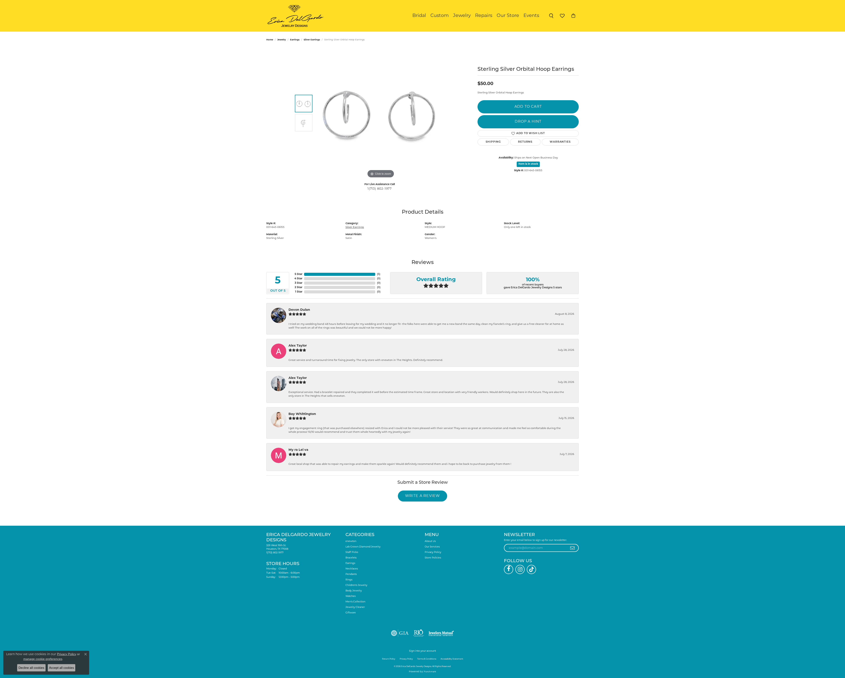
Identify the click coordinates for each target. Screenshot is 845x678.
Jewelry (462, 15)
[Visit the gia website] (400, 633)
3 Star (298, 283)
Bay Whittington (302, 414)
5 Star (298, 274)
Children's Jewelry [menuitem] (356, 585)
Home (269, 40)
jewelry (281, 40)
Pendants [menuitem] (351, 574)
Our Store (508, 15)
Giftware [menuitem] (350, 613)
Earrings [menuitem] (350, 563)
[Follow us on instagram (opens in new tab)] (520, 569)
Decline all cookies (31, 667)
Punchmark (430, 672)
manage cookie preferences (42, 659)
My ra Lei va (298, 450)
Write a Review (422, 496)
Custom (439, 15)
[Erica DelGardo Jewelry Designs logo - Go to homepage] (294, 16)
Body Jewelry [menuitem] (353, 591)
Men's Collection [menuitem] (355, 602)
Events (531, 15)
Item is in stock (528, 164)
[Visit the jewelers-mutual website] (441, 633)
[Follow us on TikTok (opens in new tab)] (531, 569)
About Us (430, 541)
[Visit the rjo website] (418, 633)
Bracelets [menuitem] (350, 558)
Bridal (419, 15)
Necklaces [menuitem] (351, 569)
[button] (551, 15)
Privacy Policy (433, 552)
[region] (381, 113)
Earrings (294, 40)
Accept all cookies (61, 667)
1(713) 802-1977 (379, 188)
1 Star (298, 292)
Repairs (483, 15)
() (378, 274)
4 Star (298, 278)
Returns (525, 142)
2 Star (298, 287)
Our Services (432, 547)
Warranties (560, 142)
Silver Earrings (312, 40)
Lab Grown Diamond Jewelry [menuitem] (362, 547)
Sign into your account (422, 651)
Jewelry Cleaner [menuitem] (355, 607)
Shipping (493, 142)
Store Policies (433, 558)
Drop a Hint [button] (528, 122)
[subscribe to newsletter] (572, 547)
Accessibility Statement (452, 659)
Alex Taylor (297, 345)
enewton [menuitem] (350, 541)
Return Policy (388, 659)
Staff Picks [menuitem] (351, 552)
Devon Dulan (299, 310)
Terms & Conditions (426, 659)
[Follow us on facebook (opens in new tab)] (508, 569)
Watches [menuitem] (350, 596)
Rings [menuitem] (348, 580)
